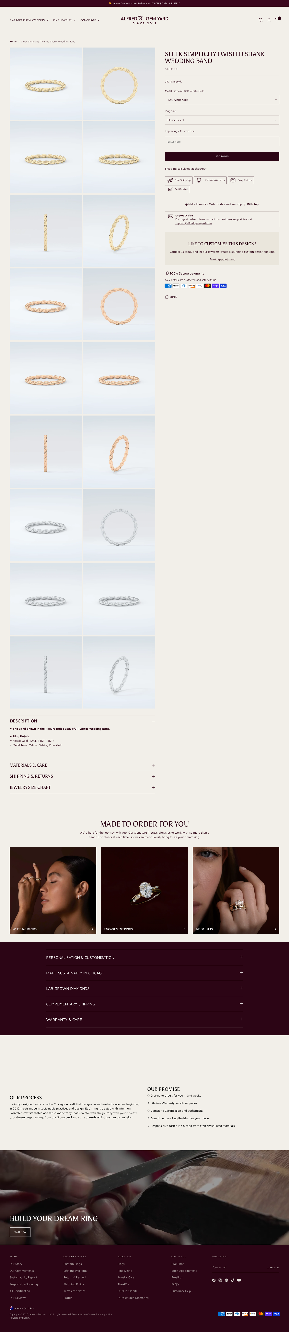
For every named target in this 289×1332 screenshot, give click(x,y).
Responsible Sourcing (24, 1284)
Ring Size (170, 111)
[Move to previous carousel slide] (267, 1050)
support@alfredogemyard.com (193, 223)
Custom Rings (73, 1263)
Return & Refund (75, 1277)
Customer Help (181, 1291)
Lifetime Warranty (75, 1270)
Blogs (121, 1263)
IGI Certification (20, 1291)
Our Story (16, 1263)
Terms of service (75, 1291)
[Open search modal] (261, 20)
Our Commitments (22, 1270)
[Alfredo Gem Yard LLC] (144, 20)
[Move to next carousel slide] (276, 1050)
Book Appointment (222, 259)
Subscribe (273, 1267)
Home (13, 41)
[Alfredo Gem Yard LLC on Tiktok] (233, 1280)
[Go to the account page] (269, 20)
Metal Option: (184, 91)
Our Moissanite (128, 1291)
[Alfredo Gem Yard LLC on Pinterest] (227, 1280)
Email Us (177, 1277)
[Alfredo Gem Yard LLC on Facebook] (214, 1280)
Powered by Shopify (20, 1317)
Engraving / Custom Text (180, 131)
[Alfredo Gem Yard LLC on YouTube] (239, 1280)
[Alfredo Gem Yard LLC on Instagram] (220, 1280)
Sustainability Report (23, 1277)
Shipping (171, 168)
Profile (68, 1297)
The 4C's (123, 1284)
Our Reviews (18, 1297)
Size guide (176, 81)
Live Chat (177, 1263)
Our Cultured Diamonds (133, 1297)
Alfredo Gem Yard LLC (40, 1314)
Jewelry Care (126, 1277)
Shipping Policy (74, 1284)
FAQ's (175, 1284)
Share (173, 297)
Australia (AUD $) (23, 1308)
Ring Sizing (125, 1270)
